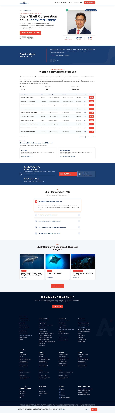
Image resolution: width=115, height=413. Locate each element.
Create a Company (24, 318)
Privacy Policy (62, 409)
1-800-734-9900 (31, 179)
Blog (81, 2)
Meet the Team (42, 391)
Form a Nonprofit (23, 329)
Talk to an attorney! (63, 195)
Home (21, 10)
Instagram (23, 391)
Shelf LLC (22, 339)
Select (91, 97)
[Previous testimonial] (51, 60)
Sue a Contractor (81, 335)
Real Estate (80, 337)
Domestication (42, 345)
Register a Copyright (62, 325)
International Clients (82, 339)
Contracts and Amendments (84, 331)
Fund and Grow (81, 321)
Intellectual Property (64, 321)
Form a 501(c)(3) (23, 331)
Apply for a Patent (62, 327)
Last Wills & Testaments (63, 333)
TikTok (22, 395)
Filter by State (23, 86)
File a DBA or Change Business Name (47, 341)
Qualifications (42, 343)
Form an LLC (22, 323)
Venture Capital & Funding (83, 323)
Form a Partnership (23, 333)
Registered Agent (42, 323)
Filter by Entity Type (75, 86)
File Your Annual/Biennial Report (46, 325)
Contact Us (75, 2)
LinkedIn (23, 397)
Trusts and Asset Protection (66, 329)
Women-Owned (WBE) (63, 339)
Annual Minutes (42, 327)
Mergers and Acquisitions (83, 325)
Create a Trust (61, 331)
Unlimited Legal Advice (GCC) (84, 329)
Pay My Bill (63, 2)
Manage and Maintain (44, 318)
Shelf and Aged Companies (26, 335)
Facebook (23, 393)
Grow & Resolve (81, 318)
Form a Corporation (24, 325)
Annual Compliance (44, 321)
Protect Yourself (62, 318)
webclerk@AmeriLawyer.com (84, 394)
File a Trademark (61, 323)
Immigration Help (81, 341)
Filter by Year (48, 86)
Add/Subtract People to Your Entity (46, 333)
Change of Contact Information (45, 337)
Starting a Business (25, 321)
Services (56, 2)
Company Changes (43, 329)
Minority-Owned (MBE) (63, 337)
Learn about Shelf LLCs (26, 156)
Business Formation (43, 393)
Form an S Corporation (24, 327)
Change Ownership (43, 331)
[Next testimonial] (54, 60)
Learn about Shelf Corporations (67, 156)
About (69, 2)
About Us (41, 389)
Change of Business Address (45, 335)
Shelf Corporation (23, 337)
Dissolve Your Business (44, 339)
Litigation (80, 333)
